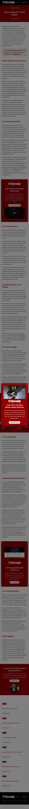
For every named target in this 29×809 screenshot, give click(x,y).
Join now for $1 (14, 422)
